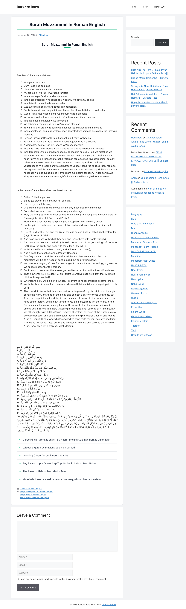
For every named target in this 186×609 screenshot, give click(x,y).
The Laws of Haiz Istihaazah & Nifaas (44, 471)
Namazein (136, 137)
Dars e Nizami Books (142, 223)
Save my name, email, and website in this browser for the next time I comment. (63, 579)
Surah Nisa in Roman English (33, 495)
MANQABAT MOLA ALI (143, 251)
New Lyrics (137, 279)
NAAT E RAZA (139, 265)
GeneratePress (109, 604)
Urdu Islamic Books (141, 335)
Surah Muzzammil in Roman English (36, 492)
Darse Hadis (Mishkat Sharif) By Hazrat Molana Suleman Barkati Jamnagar (66, 439)
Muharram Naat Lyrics (143, 260)
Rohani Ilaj (136, 307)
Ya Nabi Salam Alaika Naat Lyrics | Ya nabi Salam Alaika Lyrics (150, 141)
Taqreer (135, 325)
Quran (134, 298)
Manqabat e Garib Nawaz (145, 237)
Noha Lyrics (137, 284)
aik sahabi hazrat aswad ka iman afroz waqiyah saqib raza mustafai (62, 479)
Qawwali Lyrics (139, 293)
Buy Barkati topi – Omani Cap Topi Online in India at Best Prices (60, 463)
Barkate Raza (28, 7)
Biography (136, 214)
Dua (133, 228)
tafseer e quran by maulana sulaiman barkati (49, 447)
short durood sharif (141, 316)
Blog (133, 219)
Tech (133, 330)
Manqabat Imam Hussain (144, 246)
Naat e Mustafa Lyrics (156, 171)
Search (135, 37)
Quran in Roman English (31, 489)
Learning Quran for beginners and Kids (45, 455)
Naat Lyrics (137, 270)
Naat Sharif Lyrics (140, 274)
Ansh (134, 178)
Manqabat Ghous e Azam (145, 242)
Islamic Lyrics (160, 6)
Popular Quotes (139, 288)
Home (133, 6)
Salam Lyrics (138, 311)
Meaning (136, 256)
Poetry (145, 6)
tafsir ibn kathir (139, 321)
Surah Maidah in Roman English (34, 497)
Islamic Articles (139, 233)
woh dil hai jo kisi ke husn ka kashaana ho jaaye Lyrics (148, 192)
